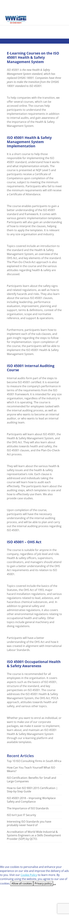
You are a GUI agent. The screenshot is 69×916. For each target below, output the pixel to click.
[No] (54, 884)
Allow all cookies (22, 883)
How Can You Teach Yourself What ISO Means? (31, 769)
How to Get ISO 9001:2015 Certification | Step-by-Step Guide (32, 789)
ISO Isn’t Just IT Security (21, 815)
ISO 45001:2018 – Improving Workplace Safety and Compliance (31, 799)
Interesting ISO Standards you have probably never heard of (29, 823)
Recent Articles (20, 755)
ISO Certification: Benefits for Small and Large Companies (31, 779)
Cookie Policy (29, 875)
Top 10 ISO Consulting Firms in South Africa (34, 761)
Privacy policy (43, 883)
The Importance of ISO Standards (28, 808)
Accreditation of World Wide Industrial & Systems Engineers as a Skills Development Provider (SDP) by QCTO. (34, 835)
